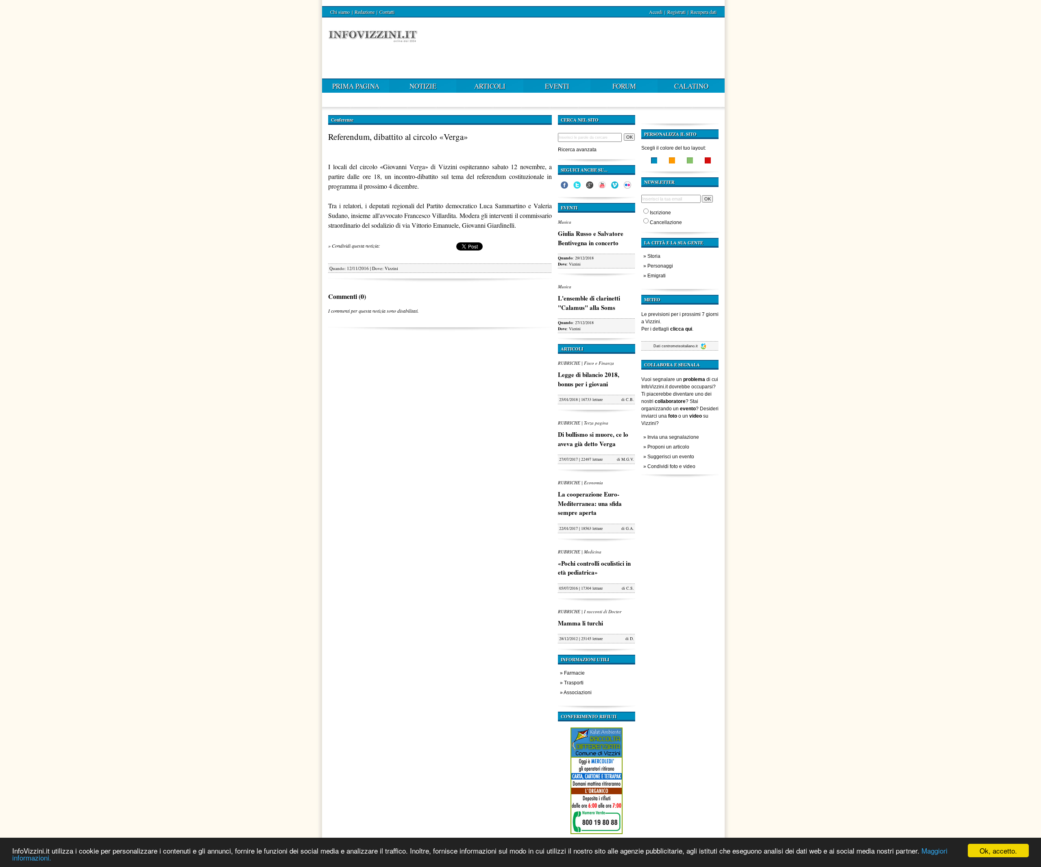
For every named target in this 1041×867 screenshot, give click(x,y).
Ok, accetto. (998, 850)
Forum (624, 86)
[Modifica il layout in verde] (690, 161)
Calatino (691, 86)
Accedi (655, 12)
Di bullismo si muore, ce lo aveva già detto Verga (593, 439)
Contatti (386, 12)
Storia (653, 256)
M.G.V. (627, 459)
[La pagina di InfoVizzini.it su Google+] (590, 187)
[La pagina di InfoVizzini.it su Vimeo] (615, 187)
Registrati (676, 12)
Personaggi (660, 266)
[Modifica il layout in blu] (654, 161)
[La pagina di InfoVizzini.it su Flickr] (627, 187)
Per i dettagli (666, 329)
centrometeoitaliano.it (680, 346)
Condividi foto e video (671, 466)
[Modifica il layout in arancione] (672, 161)
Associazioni (578, 692)
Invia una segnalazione (673, 437)
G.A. (630, 528)
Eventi (557, 86)
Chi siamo (340, 12)
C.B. (630, 399)
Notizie (422, 86)
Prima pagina (355, 86)
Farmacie (574, 673)
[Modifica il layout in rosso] (708, 161)
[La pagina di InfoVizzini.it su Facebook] (564, 187)
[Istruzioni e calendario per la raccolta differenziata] (597, 836)
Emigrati (656, 276)
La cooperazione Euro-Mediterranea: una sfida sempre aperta (590, 503)
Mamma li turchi (580, 623)
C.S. (630, 588)
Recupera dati (703, 12)
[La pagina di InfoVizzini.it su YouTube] (602, 187)
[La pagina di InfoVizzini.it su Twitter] (577, 187)
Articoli (489, 86)
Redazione (365, 12)
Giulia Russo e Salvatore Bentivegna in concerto (590, 238)
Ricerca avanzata (577, 149)
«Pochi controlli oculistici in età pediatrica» (594, 568)
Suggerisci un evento (670, 457)
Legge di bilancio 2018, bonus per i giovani (588, 379)
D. (632, 638)
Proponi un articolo (668, 447)
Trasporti (574, 683)
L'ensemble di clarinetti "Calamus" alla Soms (589, 303)
